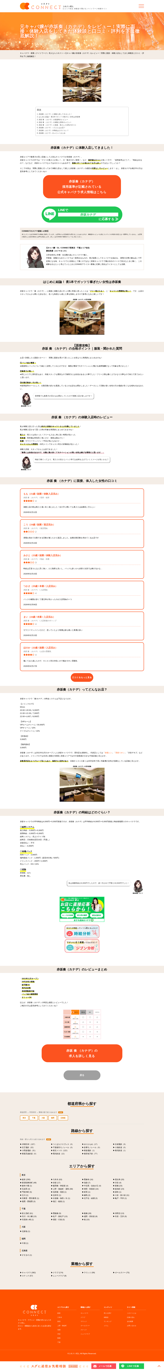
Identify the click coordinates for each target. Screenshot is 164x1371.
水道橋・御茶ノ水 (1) (61, 1198)
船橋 (58, 1338)
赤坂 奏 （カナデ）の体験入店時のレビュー (55, 122)
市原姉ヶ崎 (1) (28, 1220)
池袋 (58, 1330)
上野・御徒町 (62, 1326)
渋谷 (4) (118, 1183)
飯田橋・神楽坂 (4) (60, 1186)
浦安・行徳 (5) (59, 1220)
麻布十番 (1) (27, 1186)
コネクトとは (131, 1313)
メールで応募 (105, 1366)
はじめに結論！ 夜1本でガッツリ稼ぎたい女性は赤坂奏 (59, 117)
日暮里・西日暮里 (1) (30, 1198)
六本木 (59, 1317)
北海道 (62, 1118)
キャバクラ (84, 1313)
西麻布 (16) (88, 1179)
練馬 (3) (87, 1195)
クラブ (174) (58, 1273)
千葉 (33, 1118)
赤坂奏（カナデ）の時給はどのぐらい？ (54, 130)
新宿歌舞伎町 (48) (29, 1183)
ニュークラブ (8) (59, 1276)
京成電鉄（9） (121, 1144)
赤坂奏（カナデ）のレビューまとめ (52, 133)
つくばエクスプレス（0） (63, 1144)
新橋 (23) (118, 1186)
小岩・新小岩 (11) (122, 1195)
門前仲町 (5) (27, 1192)
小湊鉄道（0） (121, 1147)
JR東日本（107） (29, 1144)
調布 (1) (118, 1192)
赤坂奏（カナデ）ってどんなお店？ (52, 128)
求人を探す (107, 1313)
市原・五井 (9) (121, 1216)
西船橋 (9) (57, 1213)
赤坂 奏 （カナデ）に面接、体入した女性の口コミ (57, 125)
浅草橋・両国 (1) (59, 1192)
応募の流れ (131, 1317)
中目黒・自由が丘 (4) (92, 1186)
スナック (84, 1330)
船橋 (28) (87, 1213)
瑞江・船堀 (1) (59, 1201)
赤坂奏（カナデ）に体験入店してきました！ (55, 114)
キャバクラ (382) (29, 1273)
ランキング (107, 1321)
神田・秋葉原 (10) (91, 1189)
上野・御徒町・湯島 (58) (63, 1189)
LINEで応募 (133, 1366)
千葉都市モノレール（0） (63, 1147)
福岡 (52, 1118)
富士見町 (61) (27, 1213)
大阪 (43, 1118)
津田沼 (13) (119, 1213)
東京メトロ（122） (61, 1150)
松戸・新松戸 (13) (60, 1216)
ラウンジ (84, 1321)
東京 (24, 1118)
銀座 (58, 1313)
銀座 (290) (26, 1179)
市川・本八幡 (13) (29, 1216)
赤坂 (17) (56, 1183)
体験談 (106, 1317)
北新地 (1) (26, 1231)
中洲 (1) (25, 1243)
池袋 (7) (87, 1183)
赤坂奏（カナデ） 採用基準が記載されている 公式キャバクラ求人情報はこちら (82, 187)
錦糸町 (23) (119, 1189)
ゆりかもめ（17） (91, 1144)
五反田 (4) (26, 1189)
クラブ (83, 1317)
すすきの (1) (27, 1255)
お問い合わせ (131, 1326)
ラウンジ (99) (89, 1273)
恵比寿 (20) (119, 1179)
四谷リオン (120, 753)
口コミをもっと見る (82, 677)
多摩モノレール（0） (92, 1147)
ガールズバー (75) (122, 1273)
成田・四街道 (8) (91, 1216)
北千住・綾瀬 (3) (91, 1198)
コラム (106, 1326)
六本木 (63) (57, 1179)
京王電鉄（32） (28, 1147)
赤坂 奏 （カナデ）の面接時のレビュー (53, 120)
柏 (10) (87, 1220)
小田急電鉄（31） (29, 1150)
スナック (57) (27, 1276)
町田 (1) (87, 1192)
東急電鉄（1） (90, 1150)
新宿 (58, 1321)
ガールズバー (85, 1326)
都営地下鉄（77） (91, 1154)
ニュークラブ (85, 1334)
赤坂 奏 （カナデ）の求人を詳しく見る (82, 1053)
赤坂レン (108, 753)
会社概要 (130, 1321)
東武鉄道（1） (121, 1150)
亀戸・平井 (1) (121, 1198)
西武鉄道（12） (59, 1154)
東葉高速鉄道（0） (29, 1154)
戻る (82, 1075)
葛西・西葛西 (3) (28, 1201)
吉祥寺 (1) (57, 1195)
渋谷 (58, 1334)
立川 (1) (25, 1195)
